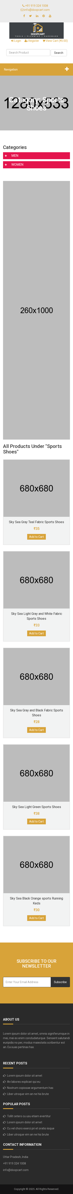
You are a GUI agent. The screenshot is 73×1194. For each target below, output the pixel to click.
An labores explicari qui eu (23, 1081)
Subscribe (60, 982)
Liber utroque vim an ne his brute (28, 1094)
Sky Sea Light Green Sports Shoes (36, 807)
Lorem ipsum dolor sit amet (24, 1075)
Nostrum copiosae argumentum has (30, 1087)
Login (17, 40)
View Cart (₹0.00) (56, 40)
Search (58, 52)
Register (33, 40)
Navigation (11, 69)
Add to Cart (36, 536)
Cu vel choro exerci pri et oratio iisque (30, 1128)
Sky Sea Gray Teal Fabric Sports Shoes (36, 522)
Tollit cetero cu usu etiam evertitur (29, 1116)
